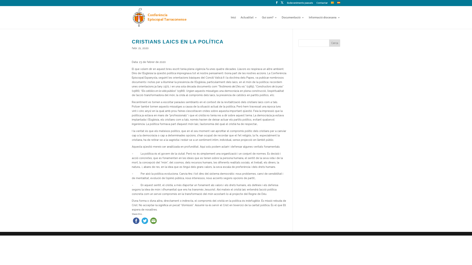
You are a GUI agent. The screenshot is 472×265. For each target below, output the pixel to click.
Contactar (322, 3)
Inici (233, 17)
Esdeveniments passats (300, 3)
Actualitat (247, 17)
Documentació (291, 17)
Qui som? (267, 17)
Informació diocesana (322, 17)
